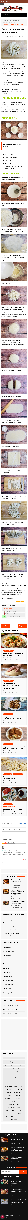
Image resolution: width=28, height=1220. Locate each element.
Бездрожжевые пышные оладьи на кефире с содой (12, 717)
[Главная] (1, 1)
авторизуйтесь (22, 823)
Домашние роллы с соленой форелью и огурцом (12, 810)
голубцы (7, 1098)
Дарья (5, 918)
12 (12, 1204)
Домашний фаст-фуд (9, 806)
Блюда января (7, 947)
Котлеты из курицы (14, 1077)
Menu (6, 14)
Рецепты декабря (8, 993)
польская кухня (10, 1116)
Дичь (21, 1065)
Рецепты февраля (8, 951)
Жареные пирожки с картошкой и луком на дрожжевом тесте (14, 747)
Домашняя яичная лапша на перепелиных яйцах (12, 777)
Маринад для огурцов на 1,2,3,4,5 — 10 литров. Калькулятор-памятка (14, 920)
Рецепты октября (8, 984)
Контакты (4, 1217)
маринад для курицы (14, 1104)
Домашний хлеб (9, 1071)
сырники (14, 1119)
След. (21, 626)
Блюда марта (7, 955)
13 (12, 1195)
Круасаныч (5, 850)
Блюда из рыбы (8, 804)
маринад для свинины (14, 1107)
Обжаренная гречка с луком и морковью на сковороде (17, 1181)
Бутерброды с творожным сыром (14, 1062)
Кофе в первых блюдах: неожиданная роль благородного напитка (17, 892)
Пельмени (21, 1080)
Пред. (7, 626)
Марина (5, 927)
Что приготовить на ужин (10, 1013)
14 (12, 1185)
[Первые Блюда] (4, 613)
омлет (8, 1113)
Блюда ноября (7, 988)
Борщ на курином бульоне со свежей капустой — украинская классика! (18, 1201)
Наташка (7, 813)
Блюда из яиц (8, 774)
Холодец (8, 1089)
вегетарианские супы (14, 1092)
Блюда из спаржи (13, 1058)
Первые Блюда (7, 36)
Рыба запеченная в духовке (14, 1086)
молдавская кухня (10, 1110)
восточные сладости (14, 1095)
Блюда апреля (7, 960)
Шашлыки (19, 1089)
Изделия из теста (8, 650)
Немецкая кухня (9, 1080)
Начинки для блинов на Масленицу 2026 (18, 902)
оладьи (21, 1110)
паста (19, 1113)
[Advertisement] (14, 1034)
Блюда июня (6, 968)
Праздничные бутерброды (14, 1083)
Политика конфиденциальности (10, 1215)
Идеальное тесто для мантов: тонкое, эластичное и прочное (13, 654)
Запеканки (20, 1071)
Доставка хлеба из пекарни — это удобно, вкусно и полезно (17, 881)
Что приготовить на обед (10, 1009)
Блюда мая (6, 964)
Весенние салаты (10, 1065)
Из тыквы (14, 1074)
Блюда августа (7, 976)
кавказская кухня (18, 1098)
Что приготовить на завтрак (11, 1005)
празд (21, 1116)
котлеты (14, 1101)
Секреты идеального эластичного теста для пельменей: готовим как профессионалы (11, 686)
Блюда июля (6, 972)
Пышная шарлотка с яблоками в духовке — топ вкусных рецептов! (18, 1191)
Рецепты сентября (8, 980)
